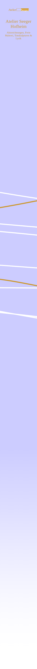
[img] (18, 334)
